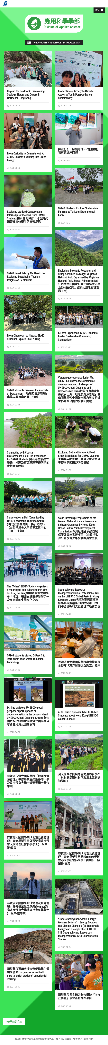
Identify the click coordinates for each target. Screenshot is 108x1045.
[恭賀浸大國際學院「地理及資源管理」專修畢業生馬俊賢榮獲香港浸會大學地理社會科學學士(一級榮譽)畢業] (28, 817)
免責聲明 (77, 1039)
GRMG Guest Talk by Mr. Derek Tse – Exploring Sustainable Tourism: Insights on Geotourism (27, 277)
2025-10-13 (14, 229)
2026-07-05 (65, 105)
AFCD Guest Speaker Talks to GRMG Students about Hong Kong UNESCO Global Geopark (78, 715)
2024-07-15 (14, 404)
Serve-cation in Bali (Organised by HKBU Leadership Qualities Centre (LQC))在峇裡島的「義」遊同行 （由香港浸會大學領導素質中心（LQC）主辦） (26, 524)
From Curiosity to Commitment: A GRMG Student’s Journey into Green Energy (26, 157)
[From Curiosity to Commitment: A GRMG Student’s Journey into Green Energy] (28, 131)
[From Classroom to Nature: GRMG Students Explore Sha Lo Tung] (28, 313)
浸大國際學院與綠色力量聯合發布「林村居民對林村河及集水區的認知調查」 (79, 778)
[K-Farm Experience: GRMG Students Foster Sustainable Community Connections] (79, 317)
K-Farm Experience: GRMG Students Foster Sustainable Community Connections (78, 336)
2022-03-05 (14, 794)
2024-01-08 (65, 470)
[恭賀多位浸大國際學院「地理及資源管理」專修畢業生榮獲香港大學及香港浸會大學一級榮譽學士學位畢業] (28, 755)
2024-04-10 (65, 409)
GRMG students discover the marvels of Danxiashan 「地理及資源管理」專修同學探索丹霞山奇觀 (28, 394)
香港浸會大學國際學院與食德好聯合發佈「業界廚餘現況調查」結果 (79, 663)
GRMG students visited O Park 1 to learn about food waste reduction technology (26, 659)
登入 (58, 1039)
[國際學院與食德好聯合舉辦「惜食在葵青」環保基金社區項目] (79, 972)
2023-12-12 (65, 546)
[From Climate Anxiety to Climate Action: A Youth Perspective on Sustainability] (79, 69)
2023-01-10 (14, 670)
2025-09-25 (65, 298)
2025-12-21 (65, 223)
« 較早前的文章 (13, 1021)
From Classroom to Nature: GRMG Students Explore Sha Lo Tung (25, 337)
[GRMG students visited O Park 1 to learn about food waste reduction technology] (28, 633)
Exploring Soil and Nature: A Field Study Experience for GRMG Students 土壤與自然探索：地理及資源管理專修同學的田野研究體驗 (79, 457)
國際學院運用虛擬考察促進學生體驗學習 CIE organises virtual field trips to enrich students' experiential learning (28, 974)
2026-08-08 (14, 105)
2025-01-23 (14, 346)
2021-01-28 (65, 1006)
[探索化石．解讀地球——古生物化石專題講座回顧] (79, 129)
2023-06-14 (14, 607)
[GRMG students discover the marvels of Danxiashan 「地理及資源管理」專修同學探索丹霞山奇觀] (28, 370)
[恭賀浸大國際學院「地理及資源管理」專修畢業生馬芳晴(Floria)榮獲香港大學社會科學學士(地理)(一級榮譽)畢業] (79, 822)
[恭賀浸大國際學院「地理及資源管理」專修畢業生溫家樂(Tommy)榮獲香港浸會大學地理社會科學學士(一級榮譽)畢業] (28, 881)
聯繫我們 (88, 1039)
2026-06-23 (14, 168)
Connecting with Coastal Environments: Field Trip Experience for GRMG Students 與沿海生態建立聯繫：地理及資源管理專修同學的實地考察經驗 (28, 459)
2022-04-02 (14, 732)
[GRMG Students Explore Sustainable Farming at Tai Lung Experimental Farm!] (79, 186)
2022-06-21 (65, 673)
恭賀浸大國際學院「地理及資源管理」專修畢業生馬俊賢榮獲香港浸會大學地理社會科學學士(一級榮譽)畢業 (28, 842)
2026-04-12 (65, 160)
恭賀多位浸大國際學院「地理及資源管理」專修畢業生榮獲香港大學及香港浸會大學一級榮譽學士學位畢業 (28, 781)
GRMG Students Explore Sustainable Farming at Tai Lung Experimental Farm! (78, 212)
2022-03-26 (65, 726)
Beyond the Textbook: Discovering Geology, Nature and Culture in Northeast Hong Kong (26, 94)
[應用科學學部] (54, 31)
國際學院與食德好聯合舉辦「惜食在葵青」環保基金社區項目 (79, 996)
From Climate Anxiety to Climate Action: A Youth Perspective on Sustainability (76, 94)
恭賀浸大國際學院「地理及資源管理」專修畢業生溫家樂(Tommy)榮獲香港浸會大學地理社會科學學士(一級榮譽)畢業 (28, 908)
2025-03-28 (14, 288)
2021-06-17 (14, 987)
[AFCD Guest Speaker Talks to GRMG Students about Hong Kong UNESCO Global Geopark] (79, 694)
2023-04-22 (65, 614)
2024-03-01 (14, 474)
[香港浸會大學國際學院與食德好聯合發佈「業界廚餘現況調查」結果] (79, 640)
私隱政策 (66, 1039)
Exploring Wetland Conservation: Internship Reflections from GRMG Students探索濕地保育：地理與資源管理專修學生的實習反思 (27, 217)
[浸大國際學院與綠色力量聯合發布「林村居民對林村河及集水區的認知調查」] (79, 752)
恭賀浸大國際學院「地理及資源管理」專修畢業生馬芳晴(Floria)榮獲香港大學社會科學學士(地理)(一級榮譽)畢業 (79, 858)
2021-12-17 (65, 947)
